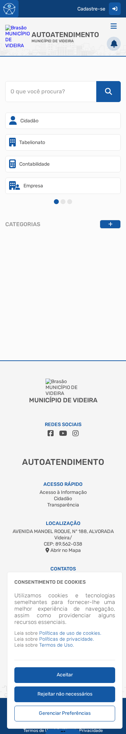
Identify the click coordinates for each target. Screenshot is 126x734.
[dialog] (64, 650)
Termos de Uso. (56, 645)
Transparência (63, 505)
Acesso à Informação (63, 492)
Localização (63, 523)
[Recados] (114, 44)
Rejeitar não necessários (64, 694)
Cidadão (63, 499)
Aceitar (65, 675)
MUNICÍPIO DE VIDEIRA (52, 41)
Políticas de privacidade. (66, 639)
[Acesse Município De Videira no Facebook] (51, 433)
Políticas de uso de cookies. (70, 633)
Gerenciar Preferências (65, 713)
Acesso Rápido (63, 484)
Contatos (63, 569)
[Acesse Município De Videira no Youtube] (63, 433)
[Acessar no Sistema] (115, 8)
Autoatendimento (65, 34)
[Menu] (113, 26)
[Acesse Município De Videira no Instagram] (75, 433)
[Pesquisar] (108, 91)
